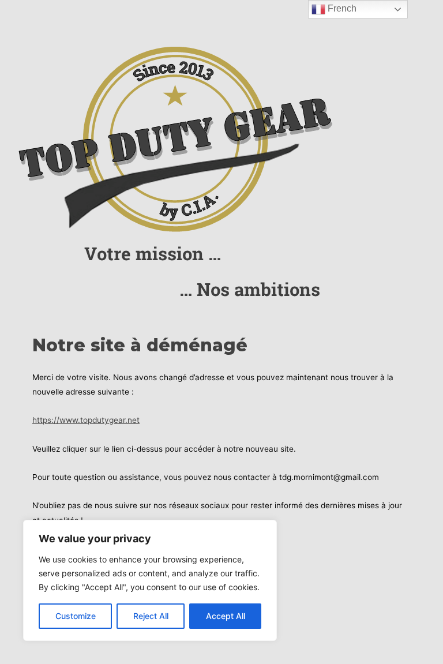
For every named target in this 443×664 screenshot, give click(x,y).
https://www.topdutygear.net (86, 420)
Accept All (225, 616)
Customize (75, 616)
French (340, 8)
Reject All (150, 616)
